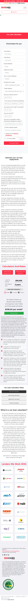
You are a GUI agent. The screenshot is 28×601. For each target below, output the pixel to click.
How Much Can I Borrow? (20, 272)
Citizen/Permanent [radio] (10, 124)
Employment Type (9, 82)
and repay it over (8, 285)
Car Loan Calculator (14, 391)
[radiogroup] (14, 97)
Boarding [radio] (14, 103)
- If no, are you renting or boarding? (14, 100)
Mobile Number (8, 69)
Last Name (7, 57)
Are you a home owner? (11, 94)
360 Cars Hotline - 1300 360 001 (14, 1)
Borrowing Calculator (14, 395)
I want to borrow (7, 281)
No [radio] (10, 97)
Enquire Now (14, 143)
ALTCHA (21, 139)
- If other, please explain (10, 127)
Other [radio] (21, 103)
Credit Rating (8, 88)
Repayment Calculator (14, 399)
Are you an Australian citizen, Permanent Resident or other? (13, 120)
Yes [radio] (6, 97)
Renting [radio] (7, 103)
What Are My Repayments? (8, 272)
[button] (25, 7)
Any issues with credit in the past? (14, 107)
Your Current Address (10, 76)
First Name (7, 51)
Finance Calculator (14, 403)
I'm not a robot (11, 138)
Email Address (8, 63)
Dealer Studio (10, 599)
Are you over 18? (9, 113)
